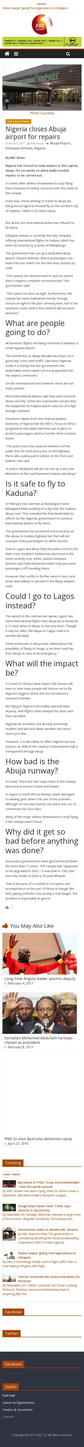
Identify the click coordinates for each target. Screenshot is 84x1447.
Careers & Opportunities (18, 1403)
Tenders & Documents (17, 1410)
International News (18, 121)
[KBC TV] (42, 17)
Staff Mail (8, 1395)
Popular (15, 1174)
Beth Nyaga (37, 143)
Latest (6, 1174)
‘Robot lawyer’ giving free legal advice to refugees (34, 8)
